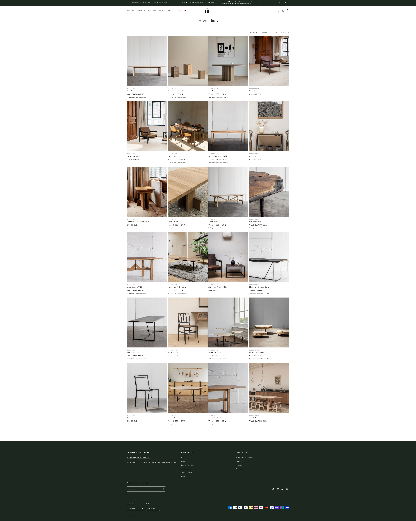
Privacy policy (186, 476)
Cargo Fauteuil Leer (134, 156)
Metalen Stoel (173, 352)
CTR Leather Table (175, 156)
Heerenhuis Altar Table (176, 91)
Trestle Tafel (254, 418)
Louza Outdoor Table (134, 287)
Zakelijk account (187, 469)
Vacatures (239, 461)
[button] (131, 10)
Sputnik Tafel (173, 418)
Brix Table (212, 91)
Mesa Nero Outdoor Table (259, 287)
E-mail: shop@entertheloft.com (138, 457)
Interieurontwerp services (244, 457)
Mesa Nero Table (133, 352)
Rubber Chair (132, 418)
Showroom (239, 465)
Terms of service (187, 473)
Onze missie (240, 469)
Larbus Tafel (213, 222)
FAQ (182, 457)
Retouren (184, 461)
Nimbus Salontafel (215, 352)
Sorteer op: (253, 32)
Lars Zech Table (255, 222)
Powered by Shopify (146, 516)
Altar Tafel (131, 91)
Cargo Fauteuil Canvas (257, 91)
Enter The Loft (136, 516)
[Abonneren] (163, 489)
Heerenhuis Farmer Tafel (217, 156)
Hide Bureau (254, 156)
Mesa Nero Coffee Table (177, 287)
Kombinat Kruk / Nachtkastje (138, 222)
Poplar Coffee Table (256, 352)
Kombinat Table (173, 222)
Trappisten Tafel (214, 418)
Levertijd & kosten (187, 465)
